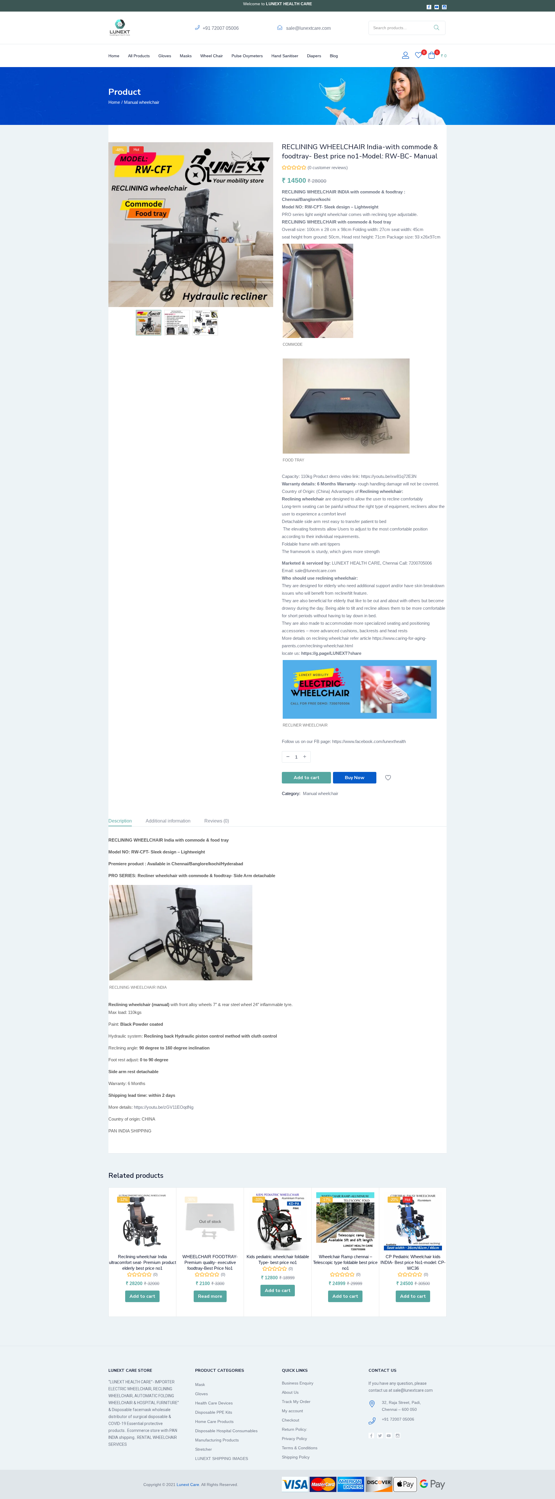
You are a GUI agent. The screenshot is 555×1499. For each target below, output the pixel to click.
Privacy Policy (294, 1438)
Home (113, 55)
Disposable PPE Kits (213, 1412)
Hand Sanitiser (284, 55)
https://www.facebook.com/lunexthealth (369, 741)
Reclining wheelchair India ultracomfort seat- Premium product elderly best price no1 (142, 1262)
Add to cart (306, 778)
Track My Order (296, 1401)
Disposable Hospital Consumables (226, 1430)
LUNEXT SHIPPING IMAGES (221, 1458)
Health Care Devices (214, 1403)
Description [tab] (120, 820)
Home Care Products (214, 1421)
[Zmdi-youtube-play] (436, 7)
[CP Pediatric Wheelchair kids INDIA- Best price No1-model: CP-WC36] (413, 1221)
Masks (186, 55)
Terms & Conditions (299, 1448)
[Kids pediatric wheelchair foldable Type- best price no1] (278, 1221)
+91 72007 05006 (221, 28)
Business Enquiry (297, 1383)
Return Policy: (294, 1429)
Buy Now (355, 778)
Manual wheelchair (141, 102)
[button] (437, 56)
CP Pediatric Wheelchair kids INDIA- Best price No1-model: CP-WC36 (412, 1262)
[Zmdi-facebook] (429, 7)
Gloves (164, 55)
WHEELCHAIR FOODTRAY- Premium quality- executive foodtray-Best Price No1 (210, 1262)
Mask (200, 1384)
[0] (418, 55)
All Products (139, 55)
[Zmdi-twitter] (380, 1435)
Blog (334, 55)
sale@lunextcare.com (308, 28)
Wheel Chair (211, 55)
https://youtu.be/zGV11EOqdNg (163, 1107)
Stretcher (203, 1449)
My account (292, 1411)
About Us (290, 1392)
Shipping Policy (296, 1457)
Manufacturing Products (217, 1440)
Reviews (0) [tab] (216, 820)
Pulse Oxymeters (247, 55)
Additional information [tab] (168, 820)
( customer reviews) (328, 167)
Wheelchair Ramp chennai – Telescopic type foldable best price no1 (345, 1262)
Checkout (290, 1420)
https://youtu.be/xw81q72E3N (389, 476)
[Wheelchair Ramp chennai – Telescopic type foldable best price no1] (345, 1221)
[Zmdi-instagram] (444, 7)
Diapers (314, 55)
